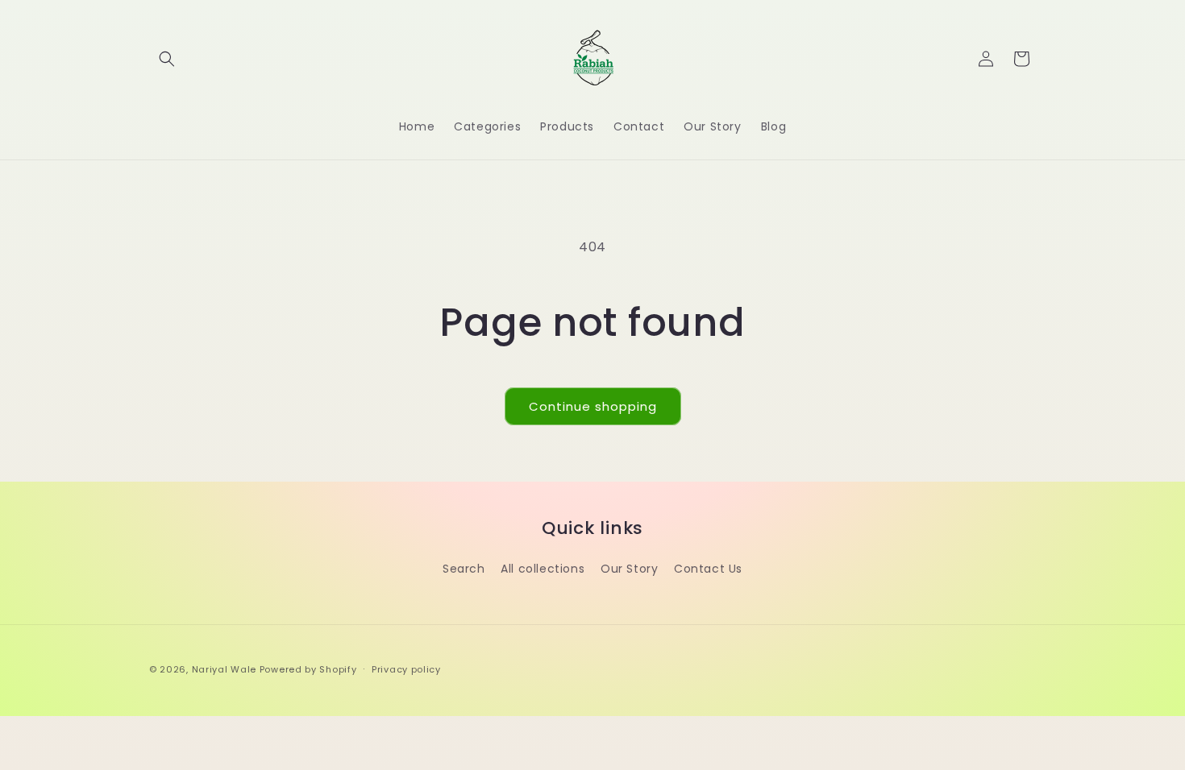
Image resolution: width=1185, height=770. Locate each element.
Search (464, 569)
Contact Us (708, 569)
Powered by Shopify (308, 669)
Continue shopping (593, 406)
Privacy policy (406, 669)
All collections (542, 569)
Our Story (629, 569)
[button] (167, 59)
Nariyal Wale (224, 669)
